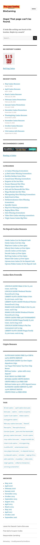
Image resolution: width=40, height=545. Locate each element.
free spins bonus (19, 427)
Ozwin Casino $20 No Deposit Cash (18, 240)
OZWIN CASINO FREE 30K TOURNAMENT (20, 317)
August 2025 (9, 502)
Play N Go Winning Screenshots (16, 208)
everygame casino (10, 420)
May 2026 (8, 483)
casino (14, 412)
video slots (28, 459)
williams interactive (22, 463)
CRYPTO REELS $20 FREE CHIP (16, 382)
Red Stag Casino (9, 68)
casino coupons (24, 412)
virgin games (8, 463)
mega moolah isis (27, 439)
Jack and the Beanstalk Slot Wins (17, 189)
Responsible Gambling (11, 535)
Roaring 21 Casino (9, 155)
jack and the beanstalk (24, 431)
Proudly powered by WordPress (20, 541)
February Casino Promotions (15, 100)
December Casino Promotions (16, 110)
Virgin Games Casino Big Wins (16, 218)
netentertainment (21, 447)
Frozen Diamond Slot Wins (15, 184)
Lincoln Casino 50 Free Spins (15, 251)
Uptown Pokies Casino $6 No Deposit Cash (20, 264)
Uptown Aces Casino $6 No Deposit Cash (20, 261)
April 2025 (9, 504)
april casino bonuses (22, 408)
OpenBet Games (11, 205)
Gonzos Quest (9, 431)
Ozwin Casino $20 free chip (15, 243)
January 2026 (10, 491)
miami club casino (10, 443)
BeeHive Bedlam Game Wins (15, 176)
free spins (7, 427)
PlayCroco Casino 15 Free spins (16, 245)
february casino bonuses (13, 423)
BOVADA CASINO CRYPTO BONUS (17, 379)
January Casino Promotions (15, 105)
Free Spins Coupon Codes (12, 531)
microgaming (24, 443)
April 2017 (8, 512)
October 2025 (10, 496)
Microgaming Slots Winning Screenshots (20, 194)
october (22, 455)
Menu (34, 9)
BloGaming (9, 11)
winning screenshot (11, 467)
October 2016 (10, 515)
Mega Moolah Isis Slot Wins (15, 192)
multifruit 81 (8, 447)
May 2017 (8, 509)
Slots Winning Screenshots (15, 213)
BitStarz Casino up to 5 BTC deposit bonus (20, 384)
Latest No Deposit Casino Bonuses (16, 526)
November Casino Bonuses (15, 121)
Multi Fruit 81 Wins (12, 197)
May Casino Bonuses (12, 84)
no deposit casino (10, 455)
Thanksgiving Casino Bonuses (16, 115)
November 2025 (11, 494)
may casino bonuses (11, 439)
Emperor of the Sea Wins (14, 181)
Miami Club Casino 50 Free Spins (17, 259)
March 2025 (9, 507)
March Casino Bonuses (13, 94)
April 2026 (9, 486)
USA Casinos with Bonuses (14, 131)
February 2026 (10, 488)
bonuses (7, 412)
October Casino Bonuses (14, 126)
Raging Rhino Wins (12, 210)
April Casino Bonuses (12, 89)
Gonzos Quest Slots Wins (14, 187)
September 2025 (11, 499)
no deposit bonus (27, 451)
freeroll (26, 423)
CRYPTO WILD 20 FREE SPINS (16, 392)
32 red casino (8, 408)
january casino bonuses (12, 435)
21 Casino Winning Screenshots (16, 171)
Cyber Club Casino (11, 416)
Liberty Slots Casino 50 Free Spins (17, 248)
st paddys (19, 459)
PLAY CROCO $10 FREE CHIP (15, 376)
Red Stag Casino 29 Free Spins (16, 256)
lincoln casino (28, 435)
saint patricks (9, 459)
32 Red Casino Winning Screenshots (18, 173)
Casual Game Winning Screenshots (18, 179)
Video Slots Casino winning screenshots (19, 215)
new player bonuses (11, 451)
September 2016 (11, 517)
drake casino (24, 416)
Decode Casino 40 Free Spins (15, 253)
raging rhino (30, 455)
